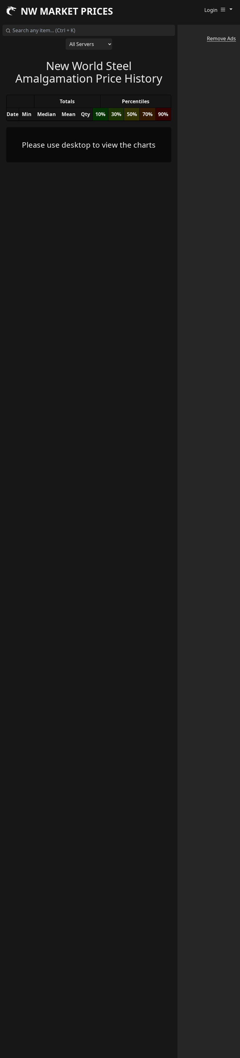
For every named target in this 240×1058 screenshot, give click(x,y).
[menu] (227, 9)
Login (211, 10)
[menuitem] (227, 9)
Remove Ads (221, 38)
